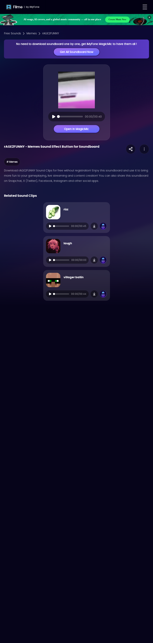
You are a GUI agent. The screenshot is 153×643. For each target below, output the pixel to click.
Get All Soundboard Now (76, 52)
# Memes (12, 161)
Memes (31, 33)
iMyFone (34, 7)
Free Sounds (12, 33)
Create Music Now (117, 19)
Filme (18, 6)
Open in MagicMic (76, 129)
